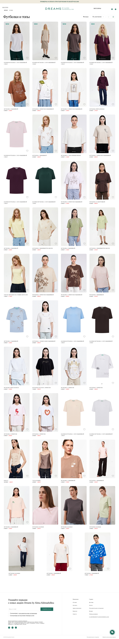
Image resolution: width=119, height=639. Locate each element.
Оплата (91, 605)
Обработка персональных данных (109, 637)
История (75, 602)
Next (27, 43)
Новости (75, 614)
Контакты (75, 605)
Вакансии (75, 611)
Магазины (97, 8)
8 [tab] (48, 151)
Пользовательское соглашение (96, 608)
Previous (6, 43)
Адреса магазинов (77, 608)
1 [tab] (42, 58)
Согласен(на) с (23, 613)
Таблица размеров (93, 614)
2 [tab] (73, 151)
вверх (103, 633)
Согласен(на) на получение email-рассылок (22, 615)
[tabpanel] (17, 41)
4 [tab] (16, 476)
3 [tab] (74, 151)
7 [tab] (47, 151)
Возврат (91, 611)
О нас (11, 10)
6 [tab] (46, 151)
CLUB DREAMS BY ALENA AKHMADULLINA (99, 617)
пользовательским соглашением (28, 613)
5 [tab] (75, 244)
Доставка (91, 602)
